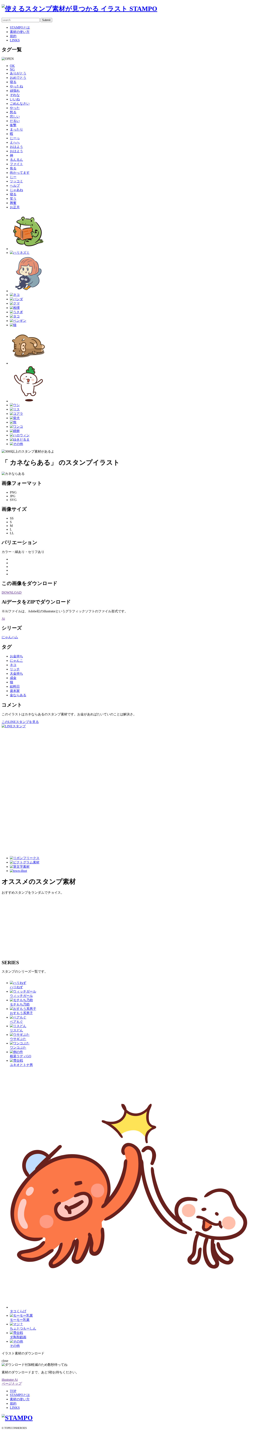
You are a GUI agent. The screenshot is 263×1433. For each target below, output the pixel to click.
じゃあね (16, 190)
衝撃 (13, 125)
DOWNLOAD (12, 592)
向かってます (20, 172)
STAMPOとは (20, 27)
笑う (13, 198)
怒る (13, 112)
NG (12, 69)
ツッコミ (16, 181)
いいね (15, 99)
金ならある (18, 695)
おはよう (16, 146)
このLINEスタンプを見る (20, 722)
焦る (13, 168)
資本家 (15, 691)
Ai (3, 618)
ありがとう (18, 73)
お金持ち (16, 656)
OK (12, 65)
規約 (13, 36)
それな (15, 95)
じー (13, 177)
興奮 (13, 203)
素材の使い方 (20, 32)
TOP (13, 1391)
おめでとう (18, 77)
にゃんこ (16, 660)
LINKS (15, 40)
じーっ (15, 138)
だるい (15, 121)
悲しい (15, 116)
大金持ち (16, 673)
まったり (16, 129)
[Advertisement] (18, 790)
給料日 (15, 686)
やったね (16, 86)
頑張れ (15, 90)
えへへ (15, 142)
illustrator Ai (10, 1379)
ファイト (16, 164)
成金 (13, 678)
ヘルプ (15, 185)
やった (15, 108)
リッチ (15, 669)
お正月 (15, 207)
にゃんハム (10, 637)
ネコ (13, 665)
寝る (13, 82)
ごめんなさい (20, 103)
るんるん (16, 159)
